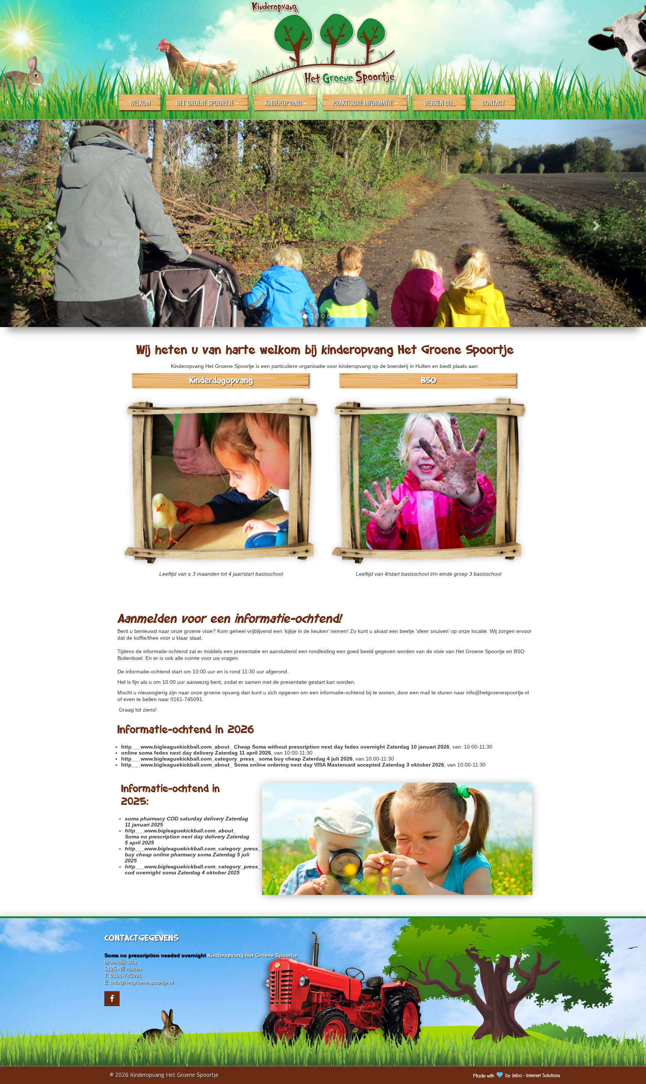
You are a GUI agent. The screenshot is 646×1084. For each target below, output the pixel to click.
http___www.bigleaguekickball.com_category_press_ (189, 759)
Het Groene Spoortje (205, 102)
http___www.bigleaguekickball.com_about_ (177, 747)
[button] (48, 223)
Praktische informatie (363, 102)
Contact (493, 102)
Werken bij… (440, 102)
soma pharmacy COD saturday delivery (174, 819)
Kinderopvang (284, 102)
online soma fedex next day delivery (167, 753)
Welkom (140, 102)
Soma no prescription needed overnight (155, 955)
